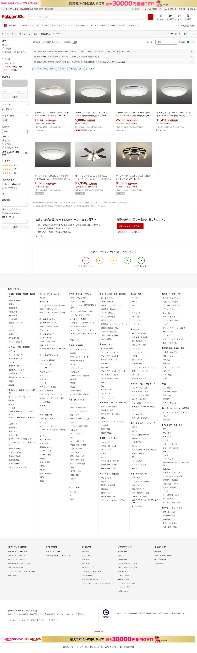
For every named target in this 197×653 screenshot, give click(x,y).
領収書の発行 (123, 571)
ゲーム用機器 (45, 402)
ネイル (103, 457)
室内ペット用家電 (139, 465)
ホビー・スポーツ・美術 (79, 419)
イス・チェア (168, 459)
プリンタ (43, 379)
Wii (102, 386)
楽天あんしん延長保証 (16, 556)
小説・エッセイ (76, 449)
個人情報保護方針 (161, 559)
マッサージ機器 (46, 455)
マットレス (167, 433)
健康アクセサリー (108, 497)
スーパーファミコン (109, 397)
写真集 (73, 479)
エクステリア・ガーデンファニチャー (145, 501)
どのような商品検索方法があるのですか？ (54, 228)
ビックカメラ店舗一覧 (167, 9)
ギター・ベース (76, 368)
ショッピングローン (16, 559)
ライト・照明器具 (15, 342)
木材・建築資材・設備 (140, 493)
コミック (73, 404)
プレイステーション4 (109, 356)
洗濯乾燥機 (13, 308)
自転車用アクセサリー (171, 305)
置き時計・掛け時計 (171, 480)
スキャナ (43, 383)
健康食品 (104, 489)
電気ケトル (13, 431)
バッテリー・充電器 (78, 319)
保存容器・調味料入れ (110, 309)
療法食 (134, 468)
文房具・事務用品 (170, 352)
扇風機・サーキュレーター (19, 377)
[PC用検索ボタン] (150, 17)
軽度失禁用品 (106, 433)
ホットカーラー (46, 440)
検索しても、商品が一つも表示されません (54, 232)
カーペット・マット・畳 (172, 476)
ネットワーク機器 (46, 391)
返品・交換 (122, 559)
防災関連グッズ (138, 489)
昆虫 (134, 457)
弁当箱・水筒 (106, 320)
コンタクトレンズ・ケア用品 (112, 422)
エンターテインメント (79, 411)
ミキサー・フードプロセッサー (21, 439)
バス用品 (166, 371)
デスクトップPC (46, 364)
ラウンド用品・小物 (171, 320)
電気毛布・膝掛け (15, 366)
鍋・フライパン (107, 298)
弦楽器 (73, 383)
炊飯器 (11, 401)
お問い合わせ (123, 591)
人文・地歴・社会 (77, 441)
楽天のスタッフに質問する (130, 226)
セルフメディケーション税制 (19, 620)
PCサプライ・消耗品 (48, 387)
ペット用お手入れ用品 (140, 435)
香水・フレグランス (109, 468)
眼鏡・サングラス (170, 343)
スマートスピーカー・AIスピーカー (52, 350)
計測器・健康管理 (108, 485)
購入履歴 (85, 564)
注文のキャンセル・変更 (127, 564)
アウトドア (167, 335)
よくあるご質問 (151, 9)
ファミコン (105, 393)
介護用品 (104, 425)
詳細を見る (121, 62)
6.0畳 (5, 120)
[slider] (2, 87)
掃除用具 (166, 360)
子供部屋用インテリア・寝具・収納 (176, 464)
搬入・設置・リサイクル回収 (19, 564)
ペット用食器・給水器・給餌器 (144, 450)
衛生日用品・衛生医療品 (110, 414)
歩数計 (42, 470)
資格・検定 (74, 475)
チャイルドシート (139, 414)
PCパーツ (43, 406)
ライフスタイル (76, 434)
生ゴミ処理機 (14, 464)
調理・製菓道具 (107, 302)
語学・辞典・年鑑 (77, 456)
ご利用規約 (158, 564)
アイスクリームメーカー (18, 467)
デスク (165, 455)
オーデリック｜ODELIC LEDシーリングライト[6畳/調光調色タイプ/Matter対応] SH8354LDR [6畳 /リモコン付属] (92, 115)
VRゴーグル (75, 340)
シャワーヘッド (46, 451)
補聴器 (42, 458)
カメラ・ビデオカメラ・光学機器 (52, 305)
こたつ (11, 362)
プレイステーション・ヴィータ (113, 371)
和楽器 (73, 387)
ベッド (165, 440)
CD (71, 496)
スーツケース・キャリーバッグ (175, 412)
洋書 (72, 467)
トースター (13, 408)
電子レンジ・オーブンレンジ (20, 397)
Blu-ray (73, 492)
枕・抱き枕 (167, 437)
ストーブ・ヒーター (16, 355)
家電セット (26, 25)
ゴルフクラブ (168, 309)
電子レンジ (133, 25)
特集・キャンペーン (54, 552)
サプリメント (106, 478)
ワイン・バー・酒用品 (110, 335)
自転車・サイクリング (171, 298)
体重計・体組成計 (46, 473)
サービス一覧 (81, 647)
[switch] (26, 153)
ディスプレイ (45, 376)
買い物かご (86, 552)
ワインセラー (14, 435)
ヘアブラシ (44, 422)
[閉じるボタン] (192, 51)
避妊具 (103, 418)
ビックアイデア (41, 25)
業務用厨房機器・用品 (110, 328)
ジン (134, 305)
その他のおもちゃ (139, 379)
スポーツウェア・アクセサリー (175, 339)
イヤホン (68, 25)
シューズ (166, 313)
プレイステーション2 (109, 379)
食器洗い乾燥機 (15, 452)
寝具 (164, 429)
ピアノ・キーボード (78, 349)
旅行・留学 (74, 415)
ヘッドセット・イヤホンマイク (82, 323)
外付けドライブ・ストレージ (51, 394)
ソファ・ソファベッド (171, 444)
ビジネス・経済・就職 (79, 426)
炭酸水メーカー (15, 449)
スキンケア (105, 442)
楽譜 (72, 422)
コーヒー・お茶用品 (109, 332)
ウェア (165, 324)
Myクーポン (86, 567)
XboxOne (105, 364)
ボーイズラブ (75, 452)
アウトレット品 (169, 512)
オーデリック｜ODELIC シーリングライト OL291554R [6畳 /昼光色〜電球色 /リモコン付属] (133, 115)
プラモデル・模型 (139, 345)
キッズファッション (140, 388)
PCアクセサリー (46, 372)
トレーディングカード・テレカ (144, 367)
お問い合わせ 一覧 (96, 647)
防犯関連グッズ (169, 516)
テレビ (121, 25)
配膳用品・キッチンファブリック (114, 324)
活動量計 (43, 466)
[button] (4, 83)
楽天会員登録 (189, 26)
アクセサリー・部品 (47, 341)
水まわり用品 (106, 339)
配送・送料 (122, 552)
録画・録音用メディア (48, 309)
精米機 (11, 404)
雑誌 (72, 437)
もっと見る (40, 236)
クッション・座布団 (171, 448)
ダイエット (105, 482)
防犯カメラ (136, 485)
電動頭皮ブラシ (46, 447)
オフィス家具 (168, 499)
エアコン (92, 25)
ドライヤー (56, 25)
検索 (16, 97)
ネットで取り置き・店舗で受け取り (22, 571)
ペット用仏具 (137, 461)
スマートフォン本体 (78, 298)
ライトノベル (75, 471)
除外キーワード (8, 217)
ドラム (73, 364)
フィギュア (136, 349)
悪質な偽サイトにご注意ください (44, 620)
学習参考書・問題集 (78, 445)
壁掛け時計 (167, 395)
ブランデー (136, 320)
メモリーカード (46, 338)
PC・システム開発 (77, 464)
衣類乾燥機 (13, 312)
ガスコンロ (13, 424)
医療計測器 (105, 429)
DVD (72, 499)
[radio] (3, 45)
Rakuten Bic (13, 17)
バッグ (165, 416)
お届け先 (5, 127)
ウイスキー (136, 298)
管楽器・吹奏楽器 (77, 361)
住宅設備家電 (14, 338)
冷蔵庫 (102, 25)
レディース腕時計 (170, 392)
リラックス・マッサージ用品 (112, 500)
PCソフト (43, 409)
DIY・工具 (136, 478)
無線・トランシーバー (48, 345)
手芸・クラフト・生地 (171, 367)
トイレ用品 (167, 375)
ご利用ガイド (137, 9)
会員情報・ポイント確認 (91, 571)
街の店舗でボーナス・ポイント (58, 556)
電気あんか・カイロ (16, 370)
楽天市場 (191, 9)
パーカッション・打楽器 (79, 376)
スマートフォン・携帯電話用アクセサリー (83, 306)
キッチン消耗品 (107, 313)
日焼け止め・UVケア (109, 465)
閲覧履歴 (85, 559)
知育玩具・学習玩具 (140, 337)
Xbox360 (104, 367)
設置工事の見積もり (16, 567)
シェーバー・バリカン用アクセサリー (52, 431)
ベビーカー (136, 410)
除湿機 (11, 385)
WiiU (103, 382)
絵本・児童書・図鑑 (78, 407)
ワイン (134, 302)
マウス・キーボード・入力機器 (52, 398)
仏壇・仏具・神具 (170, 527)
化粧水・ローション (109, 446)
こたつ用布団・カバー (171, 495)
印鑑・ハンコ (168, 356)
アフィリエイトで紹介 (127, 583)
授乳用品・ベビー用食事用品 (143, 407)
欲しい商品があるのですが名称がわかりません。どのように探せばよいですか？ (69, 225)
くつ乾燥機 (13, 319)
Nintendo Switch (107, 349)
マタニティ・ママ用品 (140, 395)
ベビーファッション (140, 392)
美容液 (103, 453)
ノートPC (43, 368)
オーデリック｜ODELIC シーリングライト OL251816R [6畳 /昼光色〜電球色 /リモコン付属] (52, 179)
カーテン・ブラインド (171, 473)
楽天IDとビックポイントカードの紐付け (97, 583)
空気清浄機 (80, 25)
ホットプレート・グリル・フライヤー (21, 419)
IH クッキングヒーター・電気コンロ (22, 443)
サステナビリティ (111, 647)
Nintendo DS (106, 390)
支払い (120, 556)
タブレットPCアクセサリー (81, 312)
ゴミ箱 (165, 491)
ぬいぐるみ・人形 (139, 334)
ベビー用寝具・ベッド (140, 403)
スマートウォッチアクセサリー (82, 330)
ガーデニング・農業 (140, 497)
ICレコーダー (45, 330)
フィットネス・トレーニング (174, 328)
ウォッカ (135, 317)
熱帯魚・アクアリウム (140, 438)
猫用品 (134, 427)
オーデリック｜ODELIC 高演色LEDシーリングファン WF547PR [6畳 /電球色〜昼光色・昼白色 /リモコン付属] (92, 179)
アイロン (12, 327)
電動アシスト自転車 (171, 302)
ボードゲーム (137, 364)
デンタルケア (45, 443)
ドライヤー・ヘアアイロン (50, 419)
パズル (134, 356)
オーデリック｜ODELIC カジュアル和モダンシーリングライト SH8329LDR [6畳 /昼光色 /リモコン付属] (52, 115)
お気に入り (86, 556)
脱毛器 (42, 436)
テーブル (166, 452)
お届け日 (5, 136)
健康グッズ (105, 493)
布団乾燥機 (13, 316)
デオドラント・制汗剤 (110, 461)
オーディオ (44, 302)
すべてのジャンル (8, 34)
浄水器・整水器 (15, 456)
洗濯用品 (166, 364)
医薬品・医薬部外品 (109, 407)
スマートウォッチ (170, 403)
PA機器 (73, 353)
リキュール (136, 313)
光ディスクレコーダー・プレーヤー (52, 314)
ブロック (135, 375)
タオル (165, 379)
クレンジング (106, 450)
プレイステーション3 (109, 375)
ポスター (73, 482)
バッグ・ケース (169, 317)
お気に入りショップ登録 (127, 567)
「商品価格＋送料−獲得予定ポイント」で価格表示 (51, 42)
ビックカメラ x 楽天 (10, 9)
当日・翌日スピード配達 (17, 552)
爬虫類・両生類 (138, 453)
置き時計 (166, 399)
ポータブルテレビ (46, 334)
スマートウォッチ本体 (79, 326)
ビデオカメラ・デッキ (48, 323)
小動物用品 (136, 442)
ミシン (11, 331)
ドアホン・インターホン (141, 482)
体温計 (42, 481)
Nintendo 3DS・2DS (109, 360)
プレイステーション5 (109, 352)
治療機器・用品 (107, 410)
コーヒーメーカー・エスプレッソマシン (21, 413)
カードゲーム (137, 360)
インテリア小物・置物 (171, 503)
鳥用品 (134, 446)
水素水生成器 (14, 460)
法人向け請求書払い (90, 579)
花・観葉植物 (137, 506)
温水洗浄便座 (45, 462)
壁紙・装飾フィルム (171, 484)
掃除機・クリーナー (16, 323)
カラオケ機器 (75, 391)
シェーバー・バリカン (48, 426)
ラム (134, 309)
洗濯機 (112, 25)
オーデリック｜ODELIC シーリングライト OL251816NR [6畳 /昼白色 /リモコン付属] (174, 115)
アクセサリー (75, 372)
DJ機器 (73, 379)
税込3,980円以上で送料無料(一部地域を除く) (37, 9)
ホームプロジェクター (48, 319)
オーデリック (7, 109)
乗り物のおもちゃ (139, 341)
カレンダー (74, 430)
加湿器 (11, 381)
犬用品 (134, 431)
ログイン (179, 26)
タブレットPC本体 (77, 302)
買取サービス (13, 575)
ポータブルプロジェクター (50, 355)
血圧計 (42, 477)
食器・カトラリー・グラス (111, 305)
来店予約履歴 (87, 575)
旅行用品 (166, 420)
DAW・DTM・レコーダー (80, 357)
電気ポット (13, 428)
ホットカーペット (15, 359)
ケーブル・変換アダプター (80, 315)
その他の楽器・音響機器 (79, 394)
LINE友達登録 (123, 579)
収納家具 (166, 469)
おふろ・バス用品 (139, 399)
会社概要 (182, 9)
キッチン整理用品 (108, 317)
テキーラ (135, 324)
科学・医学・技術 (77, 460)
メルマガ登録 (123, 575)
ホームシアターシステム (49, 326)
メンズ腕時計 (168, 388)
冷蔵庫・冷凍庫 (15, 301)
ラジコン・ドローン (140, 352)
